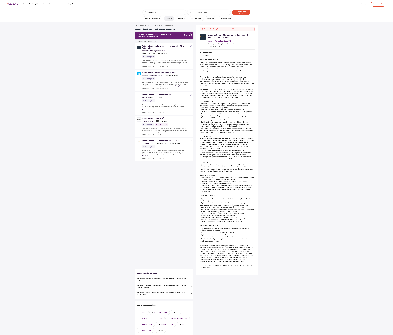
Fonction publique (160, 312)
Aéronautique (147, 330)
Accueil (159, 318)
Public (144, 312)
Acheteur (145, 318)
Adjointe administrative (179, 318)
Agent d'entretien (167, 324)
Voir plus (182, 64)
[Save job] (191, 46)
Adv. (183, 324)
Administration (147, 324)
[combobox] (164, 12)
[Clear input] (183, 12)
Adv (177, 312)
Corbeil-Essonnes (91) (156, 25)
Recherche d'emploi (141, 25)
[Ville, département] (207, 12)
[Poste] (163, 12)
